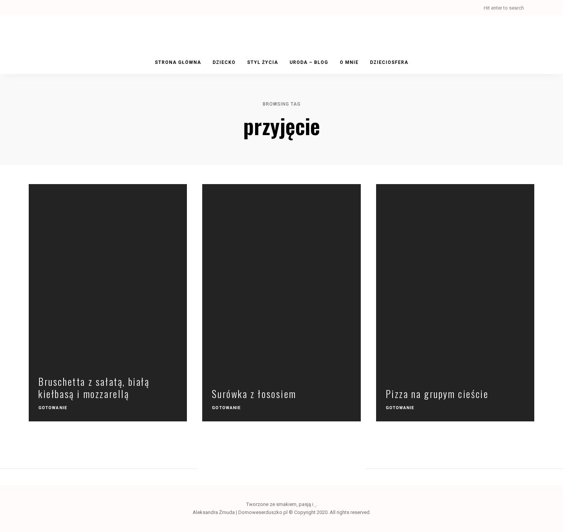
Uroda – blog (309, 62)
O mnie (349, 62)
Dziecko (224, 62)
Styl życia (262, 62)
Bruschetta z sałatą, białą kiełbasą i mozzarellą (94, 387)
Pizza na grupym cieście (437, 393)
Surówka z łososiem (254, 393)
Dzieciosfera (389, 62)
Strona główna (178, 62)
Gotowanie (52, 407)
